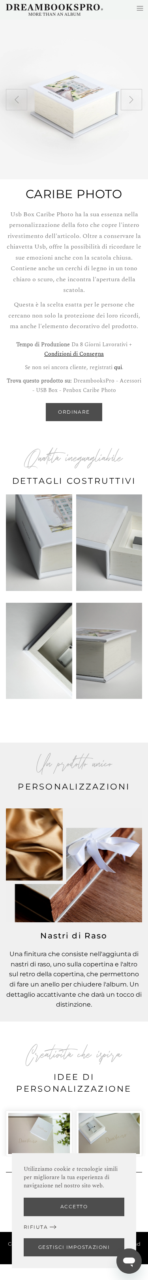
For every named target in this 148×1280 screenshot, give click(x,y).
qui (118, 367)
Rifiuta (36, 1227)
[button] (16, 99)
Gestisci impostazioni (74, 1247)
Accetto (74, 1206)
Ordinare (74, 412)
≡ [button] (140, 8)
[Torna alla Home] (54, 10)
